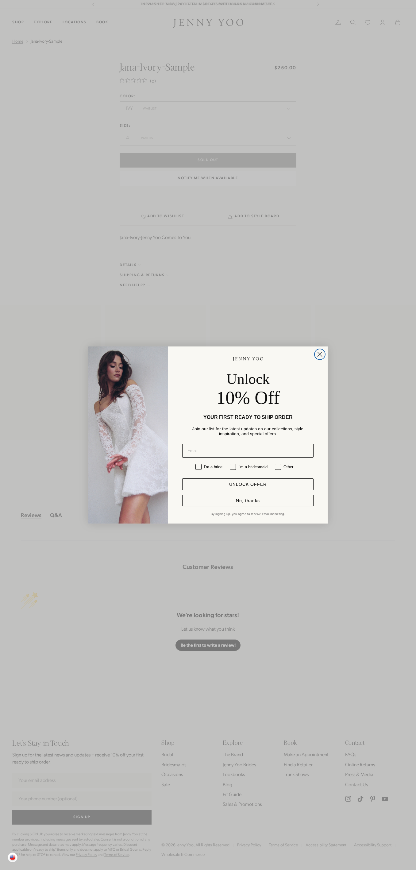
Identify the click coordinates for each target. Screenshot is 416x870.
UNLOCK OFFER (248, 484)
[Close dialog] (319, 354)
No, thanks (248, 500)
